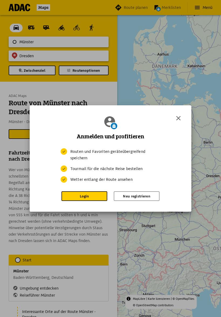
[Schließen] (178, 118)
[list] (110, 165)
